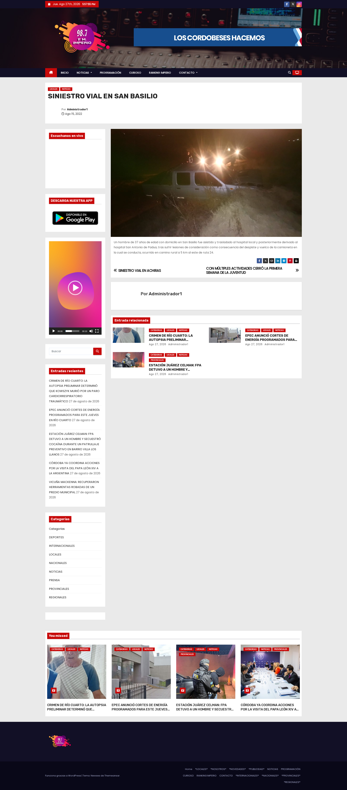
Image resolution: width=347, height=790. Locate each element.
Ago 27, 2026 (157, 344)
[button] (289, 73)
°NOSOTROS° (218, 769)
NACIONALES (58, 563)
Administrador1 (77, 109)
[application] (75, 288)
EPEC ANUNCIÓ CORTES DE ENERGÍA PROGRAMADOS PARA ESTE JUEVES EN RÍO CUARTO (74, 415)
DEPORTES (56, 537)
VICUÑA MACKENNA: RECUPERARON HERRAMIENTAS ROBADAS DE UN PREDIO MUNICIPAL (74, 487)
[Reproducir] (53, 331)
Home (188, 769)
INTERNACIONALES (62, 546)
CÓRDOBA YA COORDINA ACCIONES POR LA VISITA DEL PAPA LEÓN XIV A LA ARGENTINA (74, 468)
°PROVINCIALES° (291, 775)
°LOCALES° (201, 769)
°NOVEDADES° (237, 769)
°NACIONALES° (270, 775)
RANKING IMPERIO (160, 72)
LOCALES (53, 89)
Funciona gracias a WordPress (63, 775)
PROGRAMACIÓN (110, 72)
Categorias (57, 529)
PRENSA (54, 580)
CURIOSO (135, 72)
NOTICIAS (83, 72)
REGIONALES (57, 597)
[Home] (51, 72)
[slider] (72, 331)
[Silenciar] (91, 331)
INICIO (65, 72)
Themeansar (112, 775)
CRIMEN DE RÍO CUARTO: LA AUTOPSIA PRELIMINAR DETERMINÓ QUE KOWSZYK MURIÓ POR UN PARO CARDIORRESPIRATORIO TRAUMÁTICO (74, 391)
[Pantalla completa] (97, 331)
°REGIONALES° (292, 782)
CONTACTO (187, 72)
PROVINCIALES (59, 589)
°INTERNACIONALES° (247, 775)
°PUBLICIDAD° (256, 769)
